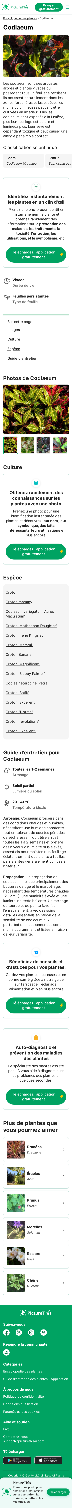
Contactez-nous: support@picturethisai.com (23, 1439)
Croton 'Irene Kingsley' (25, 635)
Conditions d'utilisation (20, 1404)
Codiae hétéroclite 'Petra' (27, 683)
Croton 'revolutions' (22, 721)
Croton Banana (18, 654)
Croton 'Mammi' (19, 645)
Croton (12, 592)
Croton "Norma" (19, 712)
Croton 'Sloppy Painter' (25, 674)
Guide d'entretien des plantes (25, 1379)
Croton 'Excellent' (21, 702)
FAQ (6, 1429)
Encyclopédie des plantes (20, 18)
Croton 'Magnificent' (23, 664)
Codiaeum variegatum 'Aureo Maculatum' (30, 613)
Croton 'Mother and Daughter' (31, 626)
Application (59, 1379)
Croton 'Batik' (17, 693)
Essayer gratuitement (49, 7)
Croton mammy (19, 602)
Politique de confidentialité (23, 1396)
